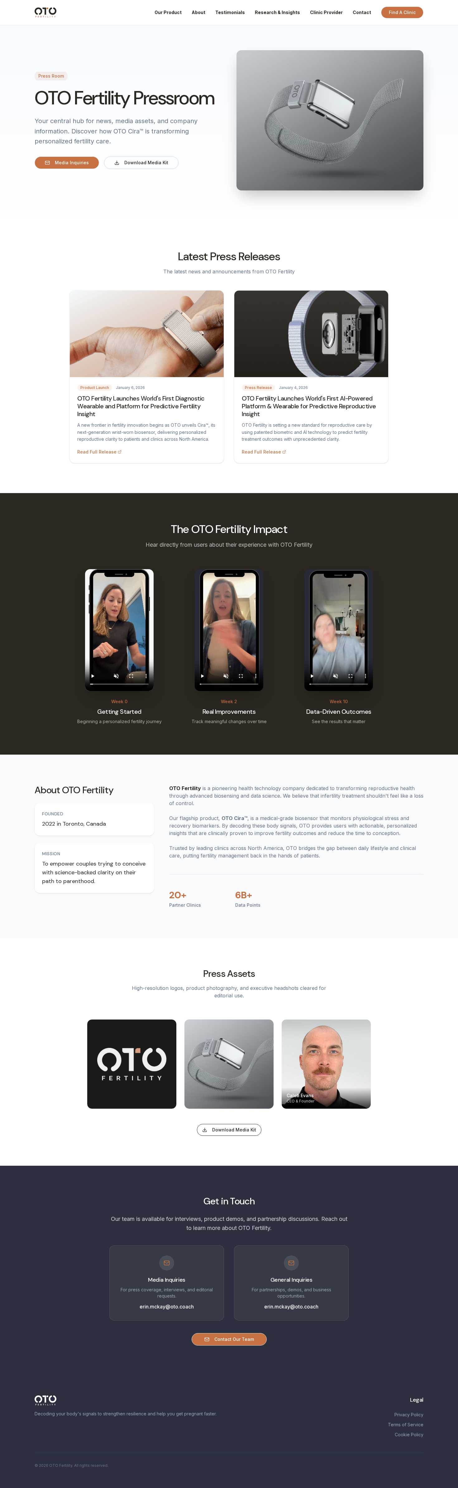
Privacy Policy (408, 1414)
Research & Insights (277, 12)
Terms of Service (405, 1424)
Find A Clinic (402, 12)
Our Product (168, 12)
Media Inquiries (72, 162)
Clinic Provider (326, 12)
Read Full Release (97, 451)
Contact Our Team (234, 1339)
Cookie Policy (409, 1434)
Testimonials (230, 12)
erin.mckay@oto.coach (167, 1306)
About (198, 12)
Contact (362, 12)
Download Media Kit (146, 162)
